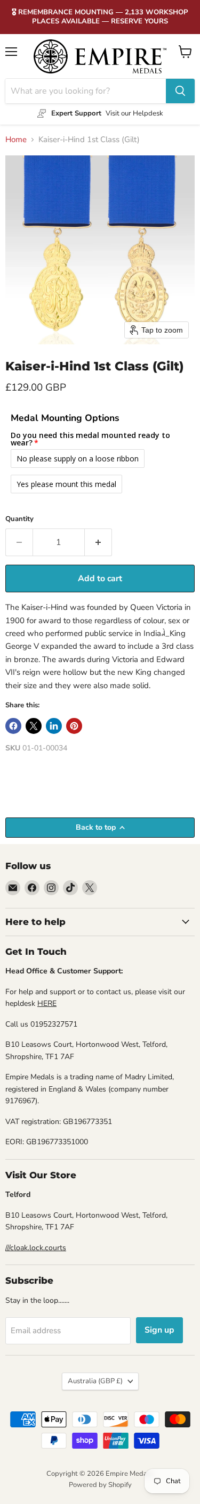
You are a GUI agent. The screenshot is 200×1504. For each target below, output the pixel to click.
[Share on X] (34, 726)
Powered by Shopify (100, 1485)
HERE (47, 1003)
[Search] (180, 91)
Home (16, 139)
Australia (95, 1381)
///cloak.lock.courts (35, 1248)
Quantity (19, 519)
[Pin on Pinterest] (74, 726)
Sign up (159, 1330)
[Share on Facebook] (13, 726)
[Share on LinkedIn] (54, 726)
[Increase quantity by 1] (98, 542)
